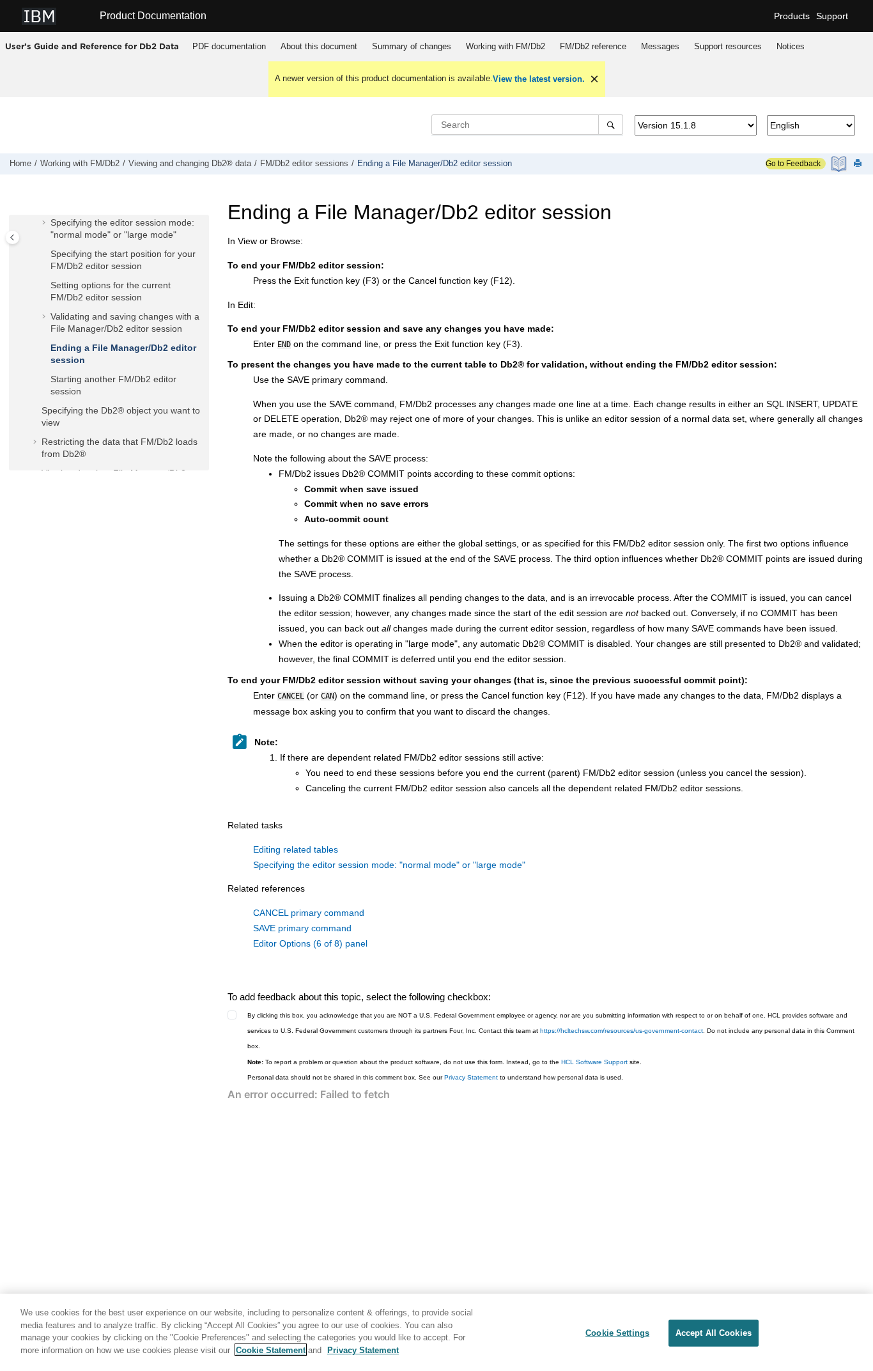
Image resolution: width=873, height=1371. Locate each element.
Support (832, 16)
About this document (319, 46)
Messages (660, 46)
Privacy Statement (471, 1077)
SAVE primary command (302, 928)
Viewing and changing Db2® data (189, 163)
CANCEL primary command (308, 913)
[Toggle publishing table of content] (12, 237)
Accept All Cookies (714, 1333)
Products (792, 16)
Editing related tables (295, 849)
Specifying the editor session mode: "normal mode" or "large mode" (389, 865)
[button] (45, 223)
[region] (436, 1332)
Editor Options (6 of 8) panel (310, 943)
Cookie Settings (617, 1333)
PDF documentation (229, 46)
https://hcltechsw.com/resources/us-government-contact (621, 1030)
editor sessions (304, 163)
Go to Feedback (793, 163)
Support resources (728, 46)
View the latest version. (539, 79)
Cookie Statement (270, 1349)
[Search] (610, 124)
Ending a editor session (434, 163)
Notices (790, 46)
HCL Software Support (594, 1061)
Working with (505, 46)
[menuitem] (229, 47)
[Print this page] (858, 164)
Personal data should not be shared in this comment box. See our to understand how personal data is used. (435, 1077)
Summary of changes (411, 46)
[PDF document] (840, 164)
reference (593, 46)
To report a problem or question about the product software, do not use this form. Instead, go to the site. (444, 1061)
